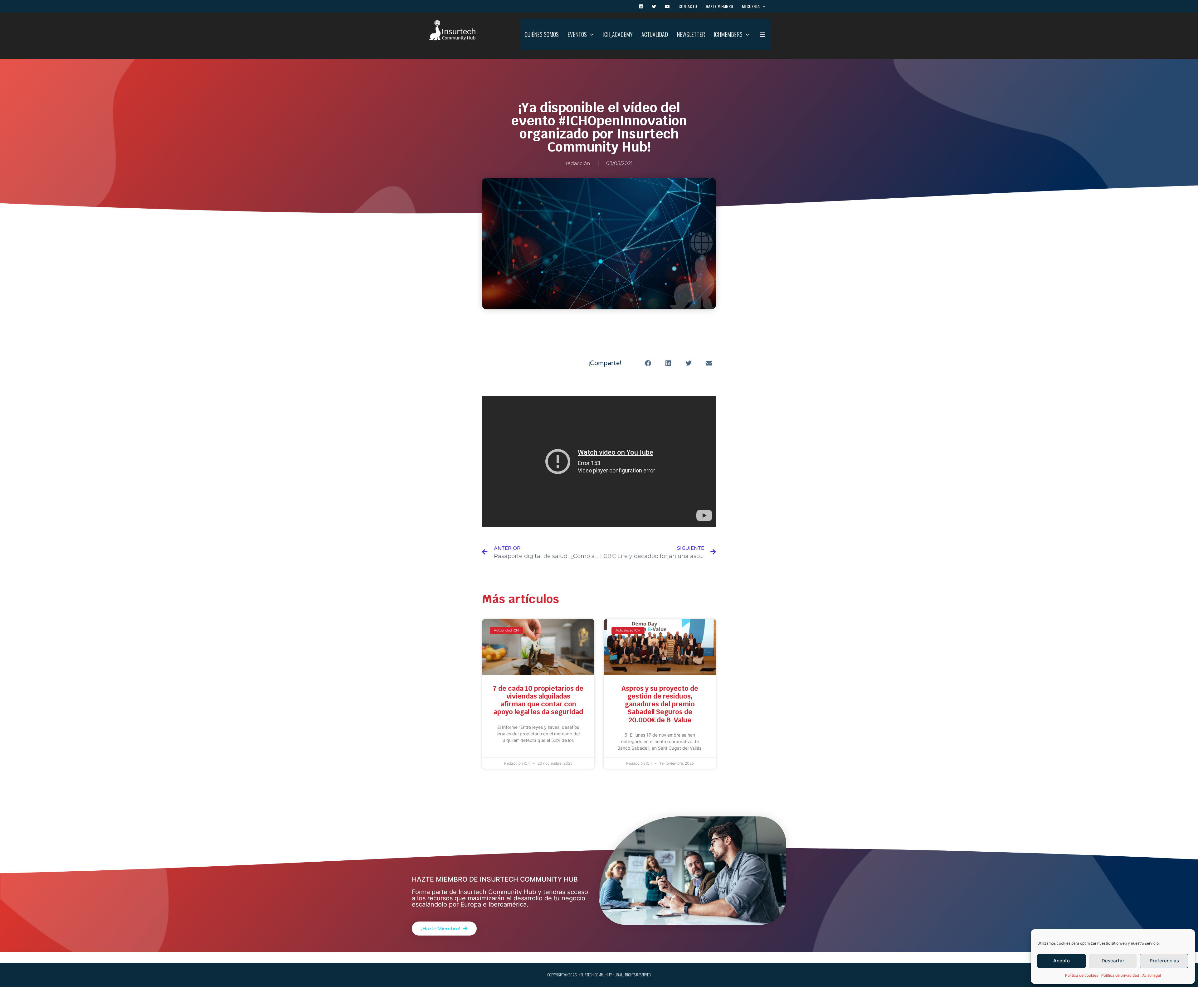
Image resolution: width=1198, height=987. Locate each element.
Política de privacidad (1120, 975)
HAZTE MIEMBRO (719, 6)
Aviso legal (1151, 975)
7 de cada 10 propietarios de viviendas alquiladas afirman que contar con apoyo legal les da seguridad (538, 700)
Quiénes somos (542, 34)
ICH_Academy (618, 34)
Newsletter (691, 34)
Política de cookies (1081, 975)
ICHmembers (728, 34)
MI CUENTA (751, 6)
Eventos (577, 34)
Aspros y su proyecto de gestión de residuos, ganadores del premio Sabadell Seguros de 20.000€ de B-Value (659, 704)
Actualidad (654, 34)
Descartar (1113, 961)
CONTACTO (688, 6)
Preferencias (1164, 961)
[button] (763, 34)
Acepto (1061, 961)
